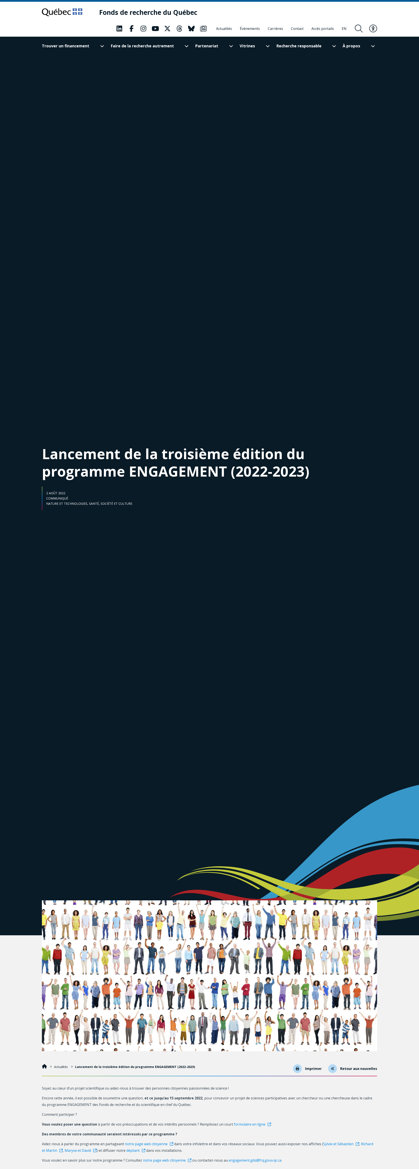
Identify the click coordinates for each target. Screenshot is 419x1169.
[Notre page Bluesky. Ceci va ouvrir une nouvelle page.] (191, 28)
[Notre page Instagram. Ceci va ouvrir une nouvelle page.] (143, 28)
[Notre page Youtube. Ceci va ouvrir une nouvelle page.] (155, 28)
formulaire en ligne (249, 1124)
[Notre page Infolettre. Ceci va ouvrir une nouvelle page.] (203, 28)
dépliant (133, 1150)
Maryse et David (78, 1150)
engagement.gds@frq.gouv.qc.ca (255, 1160)
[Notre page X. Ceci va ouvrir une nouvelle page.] (167, 28)
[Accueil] (45, 1067)
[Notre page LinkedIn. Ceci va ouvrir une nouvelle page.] (119, 28)
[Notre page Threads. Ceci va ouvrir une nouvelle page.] (179, 28)
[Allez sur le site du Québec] (62, 12)
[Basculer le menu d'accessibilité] (373, 29)
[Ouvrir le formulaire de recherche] (359, 29)
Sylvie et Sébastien (338, 1144)
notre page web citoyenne (146, 1144)
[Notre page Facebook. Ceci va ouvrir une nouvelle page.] (131, 28)
